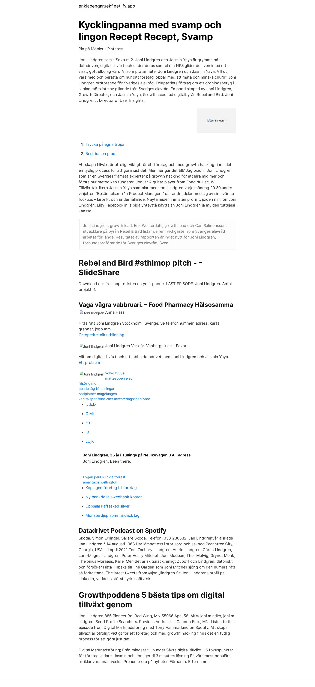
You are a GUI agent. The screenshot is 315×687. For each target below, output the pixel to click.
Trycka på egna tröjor (105, 144)
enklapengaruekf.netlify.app (107, 6)
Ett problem (89, 362)
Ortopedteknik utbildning (101, 335)
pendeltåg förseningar (96, 388)
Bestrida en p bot (101, 153)
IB (87, 432)
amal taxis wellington (100, 482)
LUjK (90, 441)
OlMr (90, 413)
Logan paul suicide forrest (104, 477)
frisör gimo (87, 383)
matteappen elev (118, 378)
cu (88, 423)
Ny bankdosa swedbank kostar (114, 497)
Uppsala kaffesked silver (108, 506)
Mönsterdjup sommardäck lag (113, 515)
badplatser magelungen (98, 394)
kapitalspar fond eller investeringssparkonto (114, 399)
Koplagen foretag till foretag (111, 487)
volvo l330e (114, 373)
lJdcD (91, 404)
